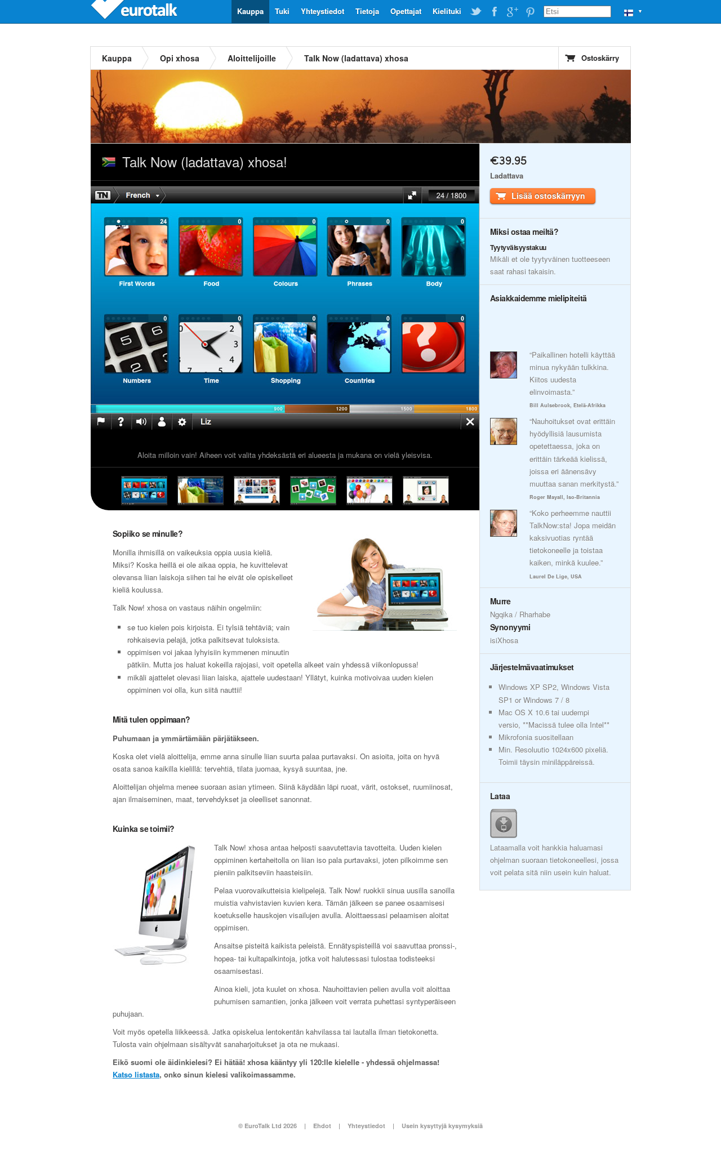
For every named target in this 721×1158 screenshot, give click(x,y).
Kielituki (447, 11)
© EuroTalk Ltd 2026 (267, 1125)
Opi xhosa (179, 58)
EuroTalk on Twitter (476, 12)
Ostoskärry (600, 57)
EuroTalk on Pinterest (530, 12)
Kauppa (250, 11)
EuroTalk (135, 11)
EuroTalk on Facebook (494, 12)
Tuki (282, 11)
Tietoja (367, 11)
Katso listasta (136, 1074)
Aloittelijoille (252, 58)
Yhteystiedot (322, 11)
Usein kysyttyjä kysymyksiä (442, 1125)
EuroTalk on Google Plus (512, 12)
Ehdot (322, 1125)
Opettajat (405, 11)
